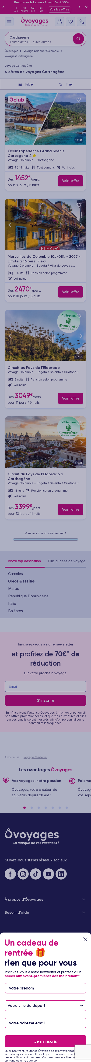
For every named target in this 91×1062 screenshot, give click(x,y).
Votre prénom (21, 981)
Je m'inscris (45, 1041)
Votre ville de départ (27, 998)
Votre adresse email (26, 1015)
